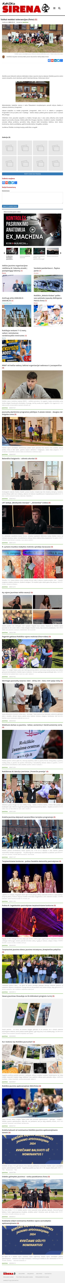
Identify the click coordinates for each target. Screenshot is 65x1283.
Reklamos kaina (8, 1277)
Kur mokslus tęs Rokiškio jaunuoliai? (17, 1042)
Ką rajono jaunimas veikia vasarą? (16, 592)
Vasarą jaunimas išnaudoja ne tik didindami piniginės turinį (27, 996)
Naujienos (30, 1273)
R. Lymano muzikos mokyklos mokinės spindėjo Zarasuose (26, 547)
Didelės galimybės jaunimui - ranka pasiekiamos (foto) (24, 1176)
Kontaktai (48, 1273)
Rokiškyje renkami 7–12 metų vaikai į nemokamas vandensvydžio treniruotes (14, 333)
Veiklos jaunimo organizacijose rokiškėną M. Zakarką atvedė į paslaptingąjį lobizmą (15, 268)
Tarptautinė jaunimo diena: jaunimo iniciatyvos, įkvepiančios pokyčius (31, 949)
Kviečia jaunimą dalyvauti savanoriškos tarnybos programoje (27, 817)
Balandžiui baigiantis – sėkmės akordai (18, 458)
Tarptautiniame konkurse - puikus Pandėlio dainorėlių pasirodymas (30, 861)
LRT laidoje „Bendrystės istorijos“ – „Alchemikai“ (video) (25, 503)
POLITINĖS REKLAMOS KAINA (24, 1277)
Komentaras (6, 191)
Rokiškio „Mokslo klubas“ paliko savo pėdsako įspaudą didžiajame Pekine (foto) (48, 298)
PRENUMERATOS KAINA (42, 1277)
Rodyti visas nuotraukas (32, 174)
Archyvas (39, 1273)
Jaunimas (5, 408)
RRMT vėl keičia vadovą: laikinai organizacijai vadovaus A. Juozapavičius (32, 365)
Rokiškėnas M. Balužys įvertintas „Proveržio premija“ (24, 771)
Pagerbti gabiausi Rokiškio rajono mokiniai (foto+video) (25, 636)
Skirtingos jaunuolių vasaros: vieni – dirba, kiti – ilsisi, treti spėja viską (31, 681)
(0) (36, 19)
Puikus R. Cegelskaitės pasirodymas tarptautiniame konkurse (27, 905)
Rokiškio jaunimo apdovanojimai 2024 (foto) (20, 1086)
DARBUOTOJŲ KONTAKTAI (10, 1280)
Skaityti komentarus (10, 206)
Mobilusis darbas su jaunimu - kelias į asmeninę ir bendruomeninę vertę (32, 725)
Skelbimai (22, 1273)
